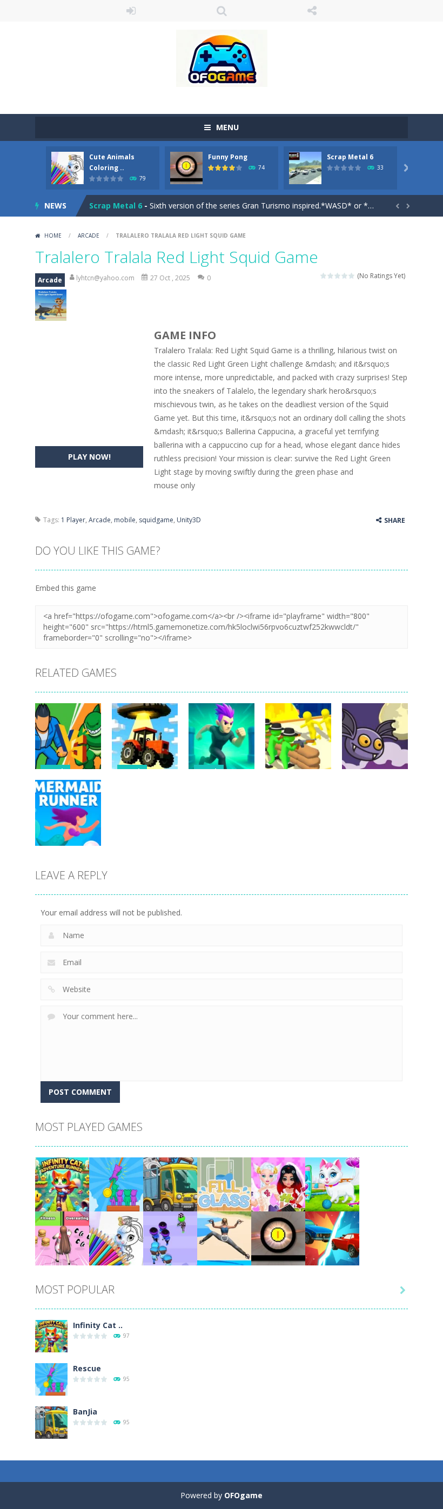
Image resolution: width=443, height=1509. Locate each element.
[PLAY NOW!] (67, 167)
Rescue (87, 1368)
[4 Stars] (344, 276)
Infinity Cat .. (98, 1325)
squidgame (156, 519)
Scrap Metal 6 (350, 156)
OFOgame (243, 1495)
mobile (125, 519)
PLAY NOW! (89, 457)
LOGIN (131, 11)
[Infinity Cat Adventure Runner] (62, 1183)
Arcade (88, 235)
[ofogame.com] (221, 57)
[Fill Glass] (224, 1183)
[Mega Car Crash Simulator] (332, 1237)
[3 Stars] (337, 276)
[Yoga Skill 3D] (224, 1237)
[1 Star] (323, 276)
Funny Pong (227, 156)
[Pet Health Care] (332, 1183)
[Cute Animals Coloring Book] (116, 1237)
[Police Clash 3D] (170, 1237)
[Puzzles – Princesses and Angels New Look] (278, 1183)
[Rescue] (116, 1183)
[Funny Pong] (278, 1237)
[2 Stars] (330, 276)
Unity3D (189, 519)
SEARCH (221, 11)
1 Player (73, 519)
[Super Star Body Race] (62, 1237)
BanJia (85, 1411)
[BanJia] (170, 1183)
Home (53, 235)
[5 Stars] (351, 276)
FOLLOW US (312, 11)
